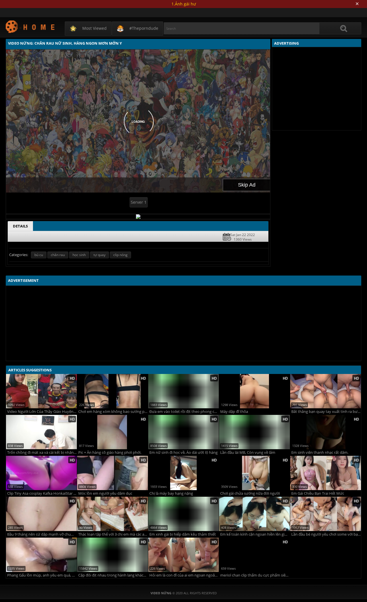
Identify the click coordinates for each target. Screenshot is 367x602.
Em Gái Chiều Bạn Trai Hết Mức (317, 493)
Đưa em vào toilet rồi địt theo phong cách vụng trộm (184, 411)
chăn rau (58, 254)
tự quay (99, 254)
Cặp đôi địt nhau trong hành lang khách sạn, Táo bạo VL (113, 575)
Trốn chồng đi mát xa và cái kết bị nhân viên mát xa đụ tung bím (42, 452)
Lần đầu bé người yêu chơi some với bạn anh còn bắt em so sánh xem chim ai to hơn (326, 534)
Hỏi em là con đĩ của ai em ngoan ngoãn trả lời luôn (184, 575)
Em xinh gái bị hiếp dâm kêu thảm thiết (182, 534)
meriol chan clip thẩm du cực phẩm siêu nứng (255, 575)
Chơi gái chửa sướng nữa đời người (250, 493)
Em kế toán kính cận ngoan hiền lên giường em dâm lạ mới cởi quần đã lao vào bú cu (255, 534)
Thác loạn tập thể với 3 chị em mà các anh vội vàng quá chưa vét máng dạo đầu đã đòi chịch (113, 534)
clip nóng (120, 254)
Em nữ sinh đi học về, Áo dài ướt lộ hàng (183, 452)
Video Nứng (30, 26)
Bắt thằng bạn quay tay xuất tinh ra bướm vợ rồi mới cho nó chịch (326, 411)
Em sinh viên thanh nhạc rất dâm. (319, 452)
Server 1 (139, 202)
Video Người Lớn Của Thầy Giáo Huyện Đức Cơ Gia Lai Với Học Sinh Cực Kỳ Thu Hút (42, 411)
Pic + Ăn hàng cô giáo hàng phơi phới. (109, 452)
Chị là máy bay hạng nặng (171, 493)
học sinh (79, 254)
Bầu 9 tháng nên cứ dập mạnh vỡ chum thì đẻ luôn (42, 534)
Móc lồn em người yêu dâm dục (105, 493)
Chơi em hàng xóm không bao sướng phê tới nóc (113, 411)
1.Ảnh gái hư (183, 4)
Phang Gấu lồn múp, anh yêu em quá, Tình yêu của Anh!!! (42, 575)
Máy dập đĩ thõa (234, 411)
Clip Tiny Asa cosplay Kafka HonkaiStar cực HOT (42, 493)
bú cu (38, 254)
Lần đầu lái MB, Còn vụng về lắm (247, 452)
